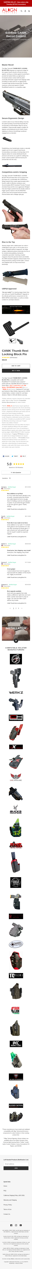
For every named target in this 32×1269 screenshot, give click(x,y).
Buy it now (16, 370)
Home (5, 1186)
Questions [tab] (5, 478)
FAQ (5, 1190)
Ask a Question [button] (17, 472)
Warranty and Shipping (10, 1200)
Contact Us (7, 1214)
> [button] (21, 608)
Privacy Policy (8, 1204)
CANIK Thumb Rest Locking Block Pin (16, 509)
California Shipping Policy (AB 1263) (14, 1195)
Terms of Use (7, 1209)
